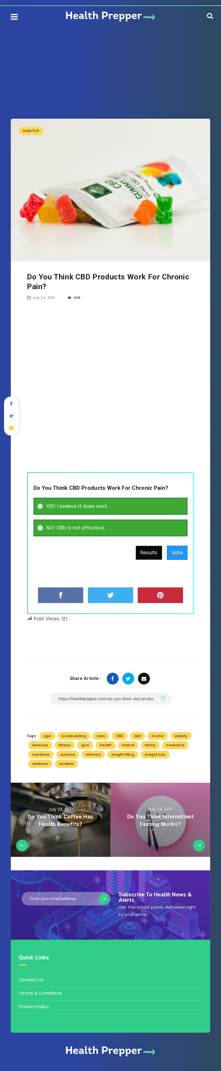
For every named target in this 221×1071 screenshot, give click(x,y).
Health (106, 745)
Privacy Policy (34, 1007)
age (47, 735)
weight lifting (122, 754)
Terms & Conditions (40, 993)
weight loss (155, 754)
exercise (40, 745)
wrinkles (66, 763)
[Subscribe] (103, 898)
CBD (119, 735)
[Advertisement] (110, 64)
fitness (65, 745)
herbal (128, 745)
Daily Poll (31, 130)
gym (85, 745)
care (100, 735)
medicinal (175, 745)
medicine (41, 754)
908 (77, 297)
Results (148, 552)
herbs (150, 745)
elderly (181, 735)
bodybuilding (74, 735)
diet (137, 735)
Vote (177, 552)
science (67, 754)
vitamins (93, 754)
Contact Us (31, 980)
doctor (157, 735)
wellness (40, 763)
